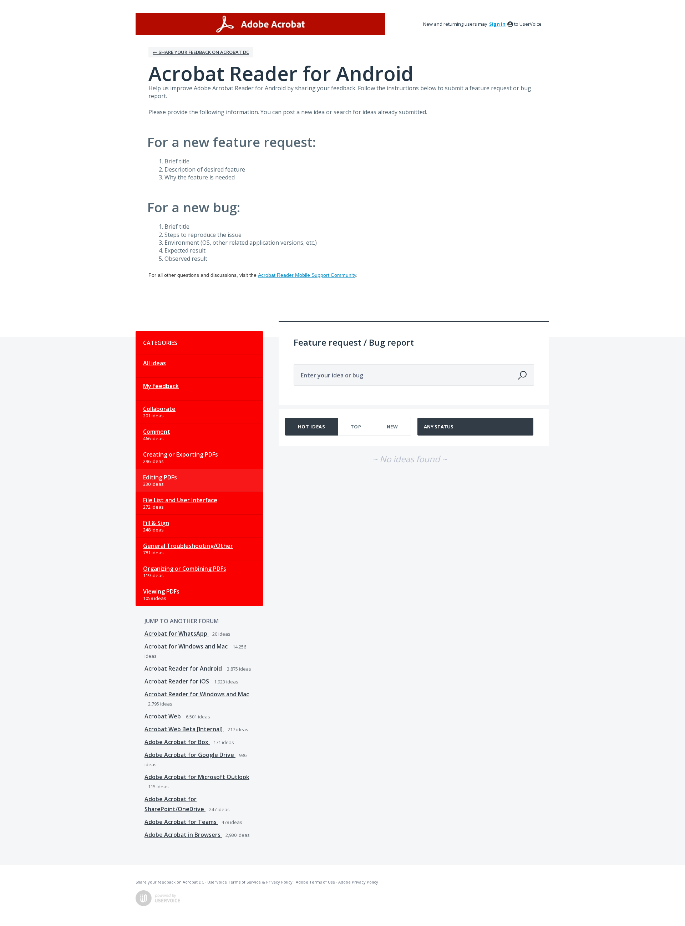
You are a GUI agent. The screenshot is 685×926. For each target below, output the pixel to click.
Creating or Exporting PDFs (180, 454)
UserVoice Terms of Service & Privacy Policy (250, 882)
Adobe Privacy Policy (358, 882)
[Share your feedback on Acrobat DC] (260, 24)
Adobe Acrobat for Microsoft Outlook (196, 777)
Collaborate (159, 409)
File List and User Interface (180, 500)
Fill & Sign (156, 523)
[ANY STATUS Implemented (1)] (475, 426)
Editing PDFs (160, 477)
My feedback (161, 386)
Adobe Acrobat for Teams (181, 822)
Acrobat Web (163, 716)
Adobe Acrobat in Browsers (183, 835)
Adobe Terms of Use (315, 882)
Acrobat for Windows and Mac (186, 646)
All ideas (154, 363)
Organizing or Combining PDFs (184, 569)
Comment (156, 432)
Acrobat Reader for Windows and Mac (196, 694)
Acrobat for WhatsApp (176, 633)
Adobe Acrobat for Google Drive (189, 755)
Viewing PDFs (161, 591)
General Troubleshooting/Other (188, 546)
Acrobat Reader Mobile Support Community (307, 275)
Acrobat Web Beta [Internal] (184, 729)
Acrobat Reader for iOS (177, 681)
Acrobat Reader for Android (183, 668)
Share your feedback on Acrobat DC (170, 882)
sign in (497, 24)
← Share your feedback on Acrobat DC (201, 52)
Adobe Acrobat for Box (177, 742)
